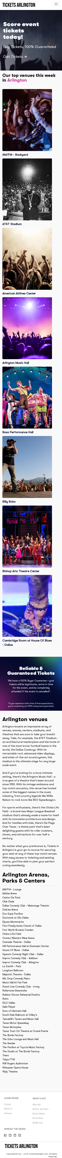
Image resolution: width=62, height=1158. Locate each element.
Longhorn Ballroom (12, 970)
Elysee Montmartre (13, 921)
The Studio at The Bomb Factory (21, 1051)
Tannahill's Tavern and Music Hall (20, 1019)
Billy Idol (37, 1104)
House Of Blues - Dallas (15, 950)
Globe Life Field (11, 934)
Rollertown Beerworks (14, 990)
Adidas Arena (9, 893)
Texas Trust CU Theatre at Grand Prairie (25, 1031)
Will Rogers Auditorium (15, 1063)
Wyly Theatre (10, 1071)
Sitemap (8, 1113)
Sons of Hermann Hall (14, 1011)
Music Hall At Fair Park (14, 982)
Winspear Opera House (15, 1067)
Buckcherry (38, 1118)
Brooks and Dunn (40, 1109)
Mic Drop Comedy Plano (16, 978)
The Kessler (8, 1043)
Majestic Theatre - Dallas (16, 974)
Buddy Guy (38, 1122)
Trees (5, 1055)
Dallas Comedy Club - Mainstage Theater (25, 905)
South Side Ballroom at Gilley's (19, 1015)
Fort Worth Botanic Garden (17, 930)
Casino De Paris (11, 897)
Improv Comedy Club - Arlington (20, 962)
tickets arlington (21, 1146)
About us (8, 1109)
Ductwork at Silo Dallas (15, 917)
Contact (7, 1104)
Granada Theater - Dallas (16, 942)
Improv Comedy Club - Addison (20, 958)
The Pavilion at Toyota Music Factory (23, 1047)
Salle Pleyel (8, 1006)
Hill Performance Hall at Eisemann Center (25, 946)
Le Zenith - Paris (11, 966)
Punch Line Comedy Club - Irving (20, 986)
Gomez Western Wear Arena (18, 938)
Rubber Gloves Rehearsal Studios (21, 994)
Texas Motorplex (11, 1027)
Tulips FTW (8, 1059)
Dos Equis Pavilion (12, 913)
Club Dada (8, 901)
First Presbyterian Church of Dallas (22, 925)
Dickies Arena (10, 909)
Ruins (5, 998)
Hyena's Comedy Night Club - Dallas (22, 954)
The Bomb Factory (12, 1035)
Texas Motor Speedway (15, 1023)
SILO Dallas (8, 1002)
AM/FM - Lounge (11, 889)
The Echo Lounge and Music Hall (20, 1039)
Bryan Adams (39, 1113)
